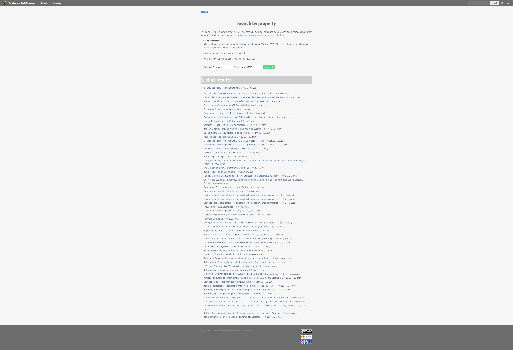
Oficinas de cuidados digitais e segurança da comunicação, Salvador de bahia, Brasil (244, 297)
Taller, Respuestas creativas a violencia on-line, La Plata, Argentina (236, 234)
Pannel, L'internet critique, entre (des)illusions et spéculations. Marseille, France (242, 175)
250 (248, 58)
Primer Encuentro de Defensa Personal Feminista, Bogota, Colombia (236, 226)
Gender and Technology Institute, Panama (224, 113)
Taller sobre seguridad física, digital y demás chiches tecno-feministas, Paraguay (242, 313)
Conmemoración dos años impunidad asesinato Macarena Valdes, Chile (238, 242)
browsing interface (237, 32)
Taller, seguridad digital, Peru (218, 156)
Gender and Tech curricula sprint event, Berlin (226, 187)
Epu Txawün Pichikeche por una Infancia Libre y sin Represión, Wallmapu (239, 238)
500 (253, 58)
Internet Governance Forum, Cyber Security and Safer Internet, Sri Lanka (238, 93)
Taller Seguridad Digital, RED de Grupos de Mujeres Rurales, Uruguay (237, 289)
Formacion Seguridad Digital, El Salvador (223, 254)
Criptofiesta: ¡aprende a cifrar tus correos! (224, 191)
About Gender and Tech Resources (227, 331)
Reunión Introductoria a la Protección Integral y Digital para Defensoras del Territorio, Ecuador (249, 305)
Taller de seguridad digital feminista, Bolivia (225, 270)
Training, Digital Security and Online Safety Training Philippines (234, 101)
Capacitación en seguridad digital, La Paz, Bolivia (227, 246)
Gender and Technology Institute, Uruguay (224, 210)
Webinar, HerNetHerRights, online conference (226, 125)
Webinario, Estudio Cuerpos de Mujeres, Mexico (226, 148)
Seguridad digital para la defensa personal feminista (229, 230)
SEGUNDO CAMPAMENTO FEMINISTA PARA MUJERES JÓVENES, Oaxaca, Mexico (242, 274)
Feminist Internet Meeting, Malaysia (221, 121)
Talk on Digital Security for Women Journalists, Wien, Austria (232, 129)
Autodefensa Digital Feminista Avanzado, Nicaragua (228, 250)
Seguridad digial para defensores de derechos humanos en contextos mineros (241, 195)
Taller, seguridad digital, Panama (219, 171)
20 (234, 58)
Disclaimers (247, 331)
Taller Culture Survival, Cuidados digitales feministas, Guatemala (235, 262)
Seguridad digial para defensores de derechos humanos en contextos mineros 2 (242, 199)
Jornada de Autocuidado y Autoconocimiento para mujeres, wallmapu (237, 258)
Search (494, 3)
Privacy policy (206, 331)
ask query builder (275, 35)
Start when (244, 44)
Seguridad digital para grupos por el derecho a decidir (229, 214)
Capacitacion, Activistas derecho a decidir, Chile (226, 132)
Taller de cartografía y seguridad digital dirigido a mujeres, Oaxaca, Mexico (240, 285)
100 (243, 58)
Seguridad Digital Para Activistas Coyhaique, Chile (227, 281)
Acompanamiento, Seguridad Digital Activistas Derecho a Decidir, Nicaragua (240, 222)
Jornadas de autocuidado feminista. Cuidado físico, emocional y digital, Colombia (242, 277)
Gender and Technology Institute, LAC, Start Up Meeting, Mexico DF (235, 144)
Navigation (44, 3)
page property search (248, 35)
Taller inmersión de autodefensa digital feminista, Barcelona (233, 316)
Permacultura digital (214, 218)
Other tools (57, 3)
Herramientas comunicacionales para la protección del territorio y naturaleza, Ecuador (245, 301)
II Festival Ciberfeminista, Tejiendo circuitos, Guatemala (230, 266)
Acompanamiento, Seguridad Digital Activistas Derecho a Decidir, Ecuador (239, 117)
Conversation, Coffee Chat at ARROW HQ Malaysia (228, 105)
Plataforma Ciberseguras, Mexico (219, 109)
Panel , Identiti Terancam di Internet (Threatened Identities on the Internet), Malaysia (244, 97)
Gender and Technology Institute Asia (222, 87)
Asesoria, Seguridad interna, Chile (220, 136)
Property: (207, 67)
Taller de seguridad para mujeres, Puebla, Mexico (227, 293)
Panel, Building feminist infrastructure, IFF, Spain (227, 168)
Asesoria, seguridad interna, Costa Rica (222, 152)
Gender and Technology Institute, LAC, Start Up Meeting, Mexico (234, 140)
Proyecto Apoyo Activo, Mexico (218, 206)
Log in (509, 3)
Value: (237, 67)
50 (238, 58)
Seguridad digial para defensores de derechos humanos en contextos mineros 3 (242, 202)
